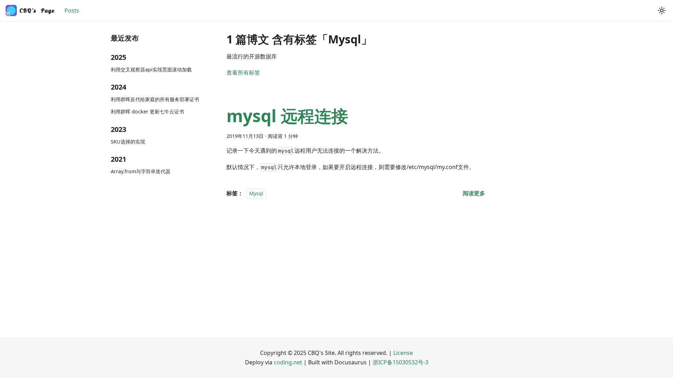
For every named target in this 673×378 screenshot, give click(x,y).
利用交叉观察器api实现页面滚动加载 (151, 69)
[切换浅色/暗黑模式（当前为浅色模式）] (661, 10)
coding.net (288, 362)
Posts (71, 10)
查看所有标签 (243, 72)
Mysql (256, 193)
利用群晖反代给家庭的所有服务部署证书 (155, 99)
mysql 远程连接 (287, 115)
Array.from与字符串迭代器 (140, 171)
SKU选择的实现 (128, 141)
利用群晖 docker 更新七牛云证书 (147, 111)
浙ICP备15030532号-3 (400, 362)
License (403, 353)
